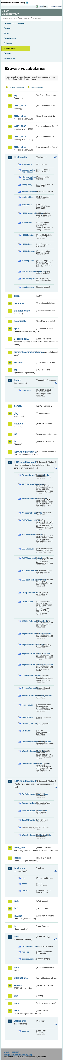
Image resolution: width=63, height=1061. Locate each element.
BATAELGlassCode (29, 520)
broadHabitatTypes (29, 946)
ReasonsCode (28, 705)
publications (21, 978)
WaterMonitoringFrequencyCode (29, 742)
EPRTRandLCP (22, 339)
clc (23, 878)
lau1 (16, 901)
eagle (24, 884)
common (19, 303)
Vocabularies (10, 48)
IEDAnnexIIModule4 (24, 781)
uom (16, 1003)
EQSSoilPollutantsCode (29, 644)
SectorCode (27, 717)
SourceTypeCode (29, 723)
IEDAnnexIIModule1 (24, 452)
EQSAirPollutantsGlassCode (29, 621)
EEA (15, 2)
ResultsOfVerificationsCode (29, 811)
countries (26, 390)
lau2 (16, 908)
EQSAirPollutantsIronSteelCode (29, 633)
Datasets (7, 28)
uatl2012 (25, 891)
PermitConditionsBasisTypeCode (29, 695)
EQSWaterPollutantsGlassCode (29, 654)
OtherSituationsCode (29, 675)
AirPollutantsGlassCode (29, 484)
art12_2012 (20, 105)
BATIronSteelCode (29, 571)
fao (15, 370)
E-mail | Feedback (11, 1052)
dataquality (27, 185)
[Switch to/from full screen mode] (45, 6)
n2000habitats (28, 235)
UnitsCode (26, 731)
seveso (18, 985)
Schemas (8, 43)
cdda (16, 296)
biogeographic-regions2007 (29, 171)
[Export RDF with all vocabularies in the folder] (55, 157)
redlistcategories (29, 278)
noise (17, 967)
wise (16, 1010)
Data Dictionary (24, 18)
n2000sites (27, 244)
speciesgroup (28, 287)
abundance (27, 164)
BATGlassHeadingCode (29, 558)
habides (18, 423)
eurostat (18, 362)
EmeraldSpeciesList (29, 192)
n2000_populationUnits (29, 213)
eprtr (16, 328)
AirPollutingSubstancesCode (29, 794)
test (16, 995)
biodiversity (20, 157)
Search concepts (37, 87)
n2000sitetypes (28, 251)
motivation (27, 205)
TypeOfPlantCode (29, 820)
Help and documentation (14, 23)
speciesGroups (29, 959)
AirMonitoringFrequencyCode (29, 475)
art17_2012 (20, 136)
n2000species (28, 261)
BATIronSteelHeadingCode (29, 580)
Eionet (15, 18)
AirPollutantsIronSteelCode (29, 499)
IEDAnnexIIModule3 (24, 462)
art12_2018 (20, 116)
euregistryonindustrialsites (24, 352)
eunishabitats (28, 197)
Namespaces (9, 58)
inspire (18, 858)
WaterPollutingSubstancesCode (29, 835)
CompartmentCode (29, 592)
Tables (6, 33)
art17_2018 (20, 147)
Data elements (10, 38)
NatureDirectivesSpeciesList (29, 271)
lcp (15, 926)
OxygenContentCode (29, 688)
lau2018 (18, 916)
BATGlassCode (28, 549)
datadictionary (22, 310)
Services (7, 53)
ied (15, 441)
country (25, 1031)
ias (15, 434)
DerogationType (29, 803)
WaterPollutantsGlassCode (29, 751)
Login (41, 6)
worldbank (20, 1021)
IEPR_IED (19, 847)
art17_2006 (20, 126)
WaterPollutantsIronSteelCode (29, 763)
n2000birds (27, 223)
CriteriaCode (27, 602)
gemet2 (18, 406)
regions (25, 952)
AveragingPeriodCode (29, 513)
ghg (16, 413)
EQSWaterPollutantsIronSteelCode (29, 664)
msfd (16, 936)
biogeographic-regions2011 (29, 178)
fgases (17, 380)
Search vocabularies (17, 87)
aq (15, 95)
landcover (19, 868)
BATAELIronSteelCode (29, 534)
